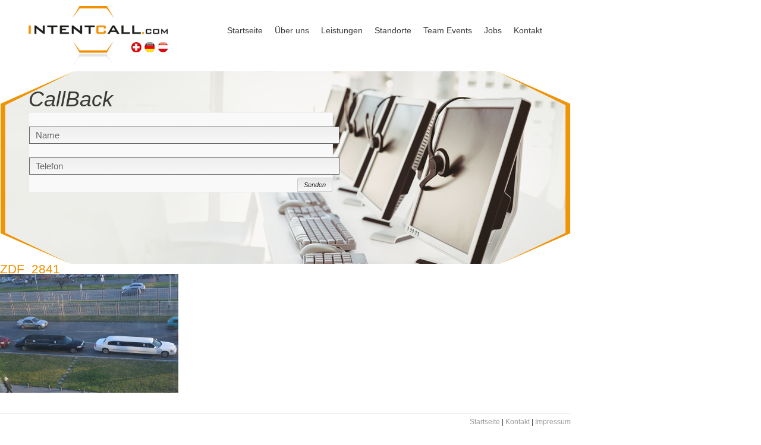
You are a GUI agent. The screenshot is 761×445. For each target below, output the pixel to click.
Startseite (245, 30)
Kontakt (528, 30)
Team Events (447, 30)
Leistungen (342, 30)
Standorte (393, 30)
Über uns (292, 30)
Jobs (493, 30)
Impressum (553, 422)
